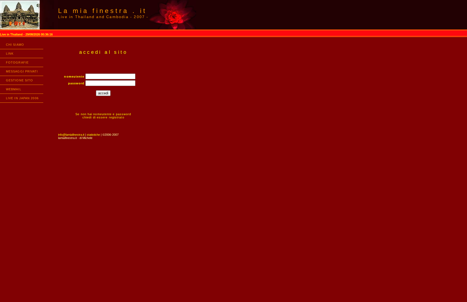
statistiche (93, 134)
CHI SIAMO (15, 44)
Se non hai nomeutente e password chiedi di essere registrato (103, 115)
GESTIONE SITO (19, 80)
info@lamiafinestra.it (71, 134)
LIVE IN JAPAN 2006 (22, 98)
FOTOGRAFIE (17, 62)
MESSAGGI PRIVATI (22, 71)
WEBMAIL (13, 89)
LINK (10, 53)
